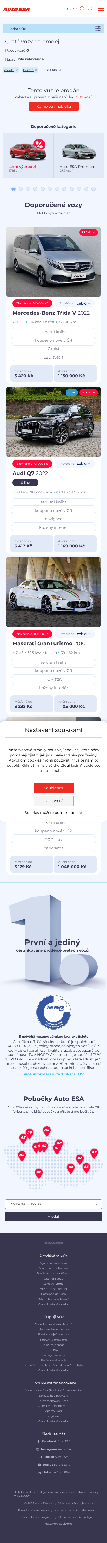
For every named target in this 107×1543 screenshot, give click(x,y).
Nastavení (54, 800)
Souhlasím (53, 788)
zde (79, 812)
